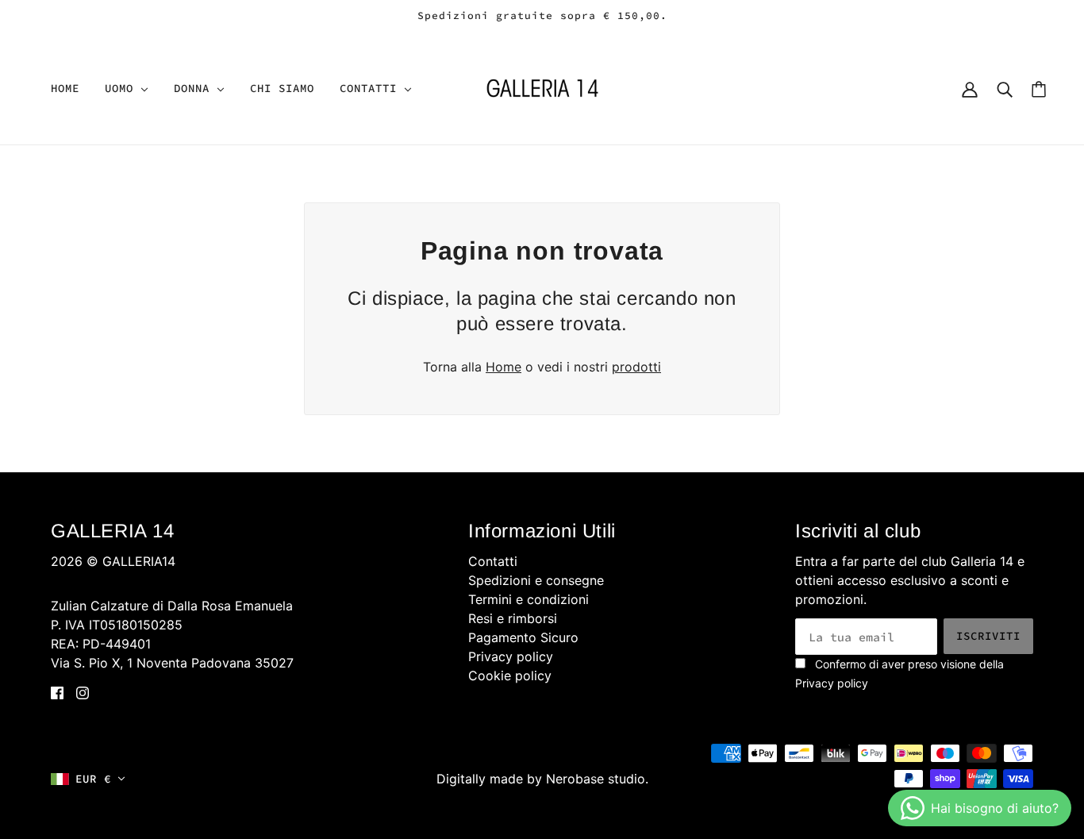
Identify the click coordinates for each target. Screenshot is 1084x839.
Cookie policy (510, 675)
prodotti (636, 367)
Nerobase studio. (597, 779)
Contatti (492, 561)
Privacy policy (510, 656)
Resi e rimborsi (512, 618)
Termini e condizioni (528, 599)
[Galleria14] (542, 86)
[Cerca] (1004, 88)
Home (503, 367)
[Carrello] (1039, 88)
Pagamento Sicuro (523, 637)
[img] (57, 691)
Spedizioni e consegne (536, 580)
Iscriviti (988, 636)
